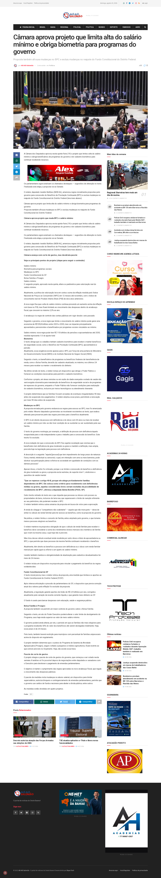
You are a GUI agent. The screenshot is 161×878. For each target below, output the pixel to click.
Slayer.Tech (70, 870)
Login (146, 3)
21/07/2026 (34, 746)
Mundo (102, 27)
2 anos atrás (41, 65)
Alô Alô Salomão (27, 65)
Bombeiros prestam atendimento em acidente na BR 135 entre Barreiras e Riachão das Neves (130, 207)
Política (90, 27)
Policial (77, 27)
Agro (138, 27)
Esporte (114, 27)
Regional (64, 27)
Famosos (126, 27)
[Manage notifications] (5, 873)
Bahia (52, 27)
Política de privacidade (41, 3)
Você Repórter (28, 3)
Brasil (42, 27)
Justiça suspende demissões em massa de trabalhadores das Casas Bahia (135, 665)
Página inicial (29, 27)
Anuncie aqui (17, 3)
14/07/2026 (80, 746)
